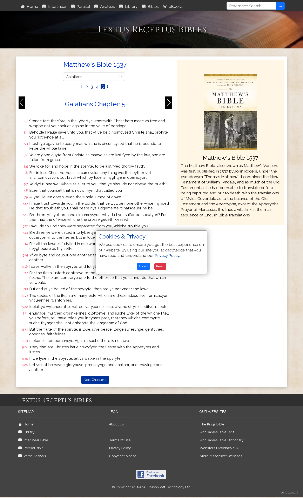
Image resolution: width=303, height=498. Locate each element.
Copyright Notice (122, 456)
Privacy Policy (120, 448)
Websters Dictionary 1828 (220, 448)
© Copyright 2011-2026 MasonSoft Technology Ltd (151, 487)
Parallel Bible (33, 448)
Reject (160, 266)
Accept (143, 266)
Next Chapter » (95, 380)
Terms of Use (120, 440)
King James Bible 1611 (217, 432)
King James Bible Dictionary (221, 440)
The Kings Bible (212, 424)
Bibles (152, 6)
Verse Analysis (34, 456)
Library (130, 6)
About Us (116, 424)
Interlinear (56, 6)
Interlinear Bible (35, 440)
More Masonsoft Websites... (222, 456)
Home (31, 6)
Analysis (106, 6)
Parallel (82, 6)
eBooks (175, 6)
